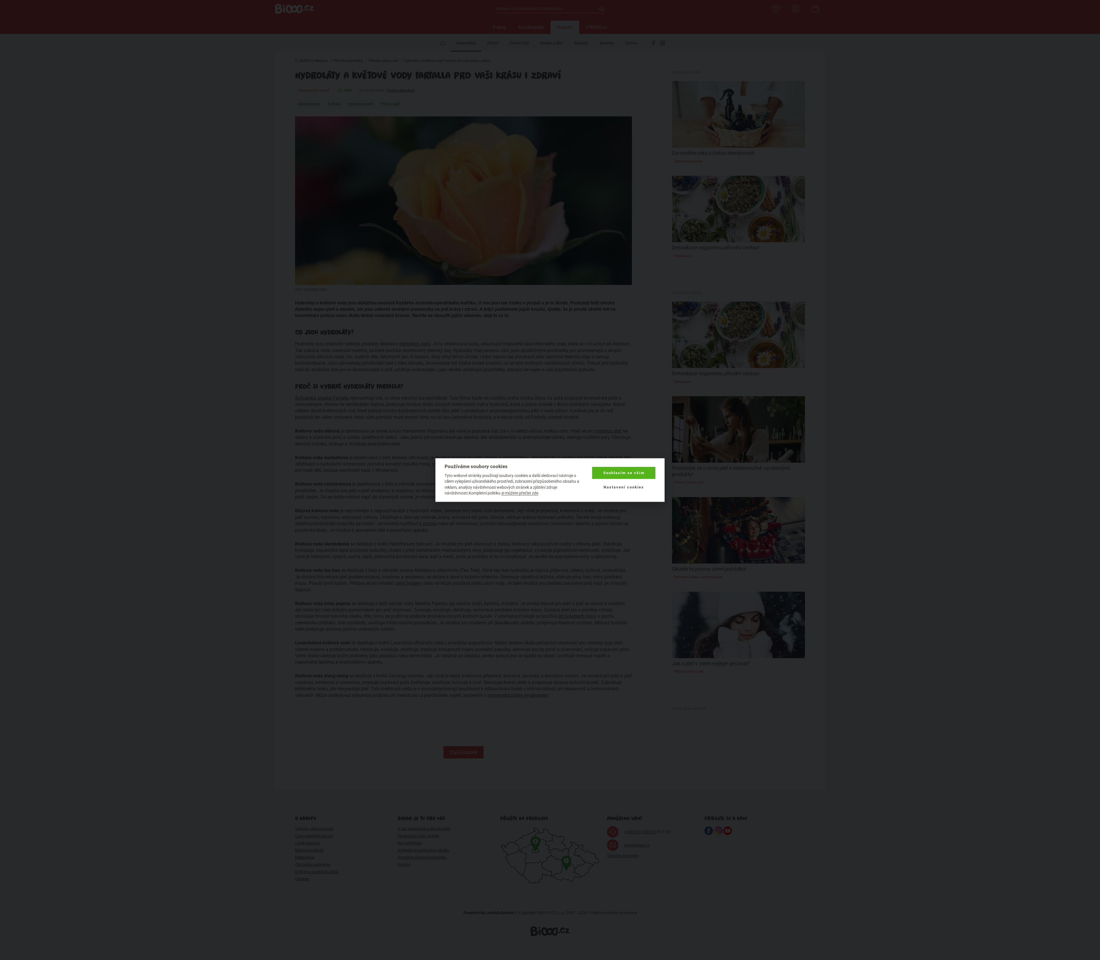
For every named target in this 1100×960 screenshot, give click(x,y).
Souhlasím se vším (624, 473)
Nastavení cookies (624, 487)
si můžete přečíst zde (519, 493)
